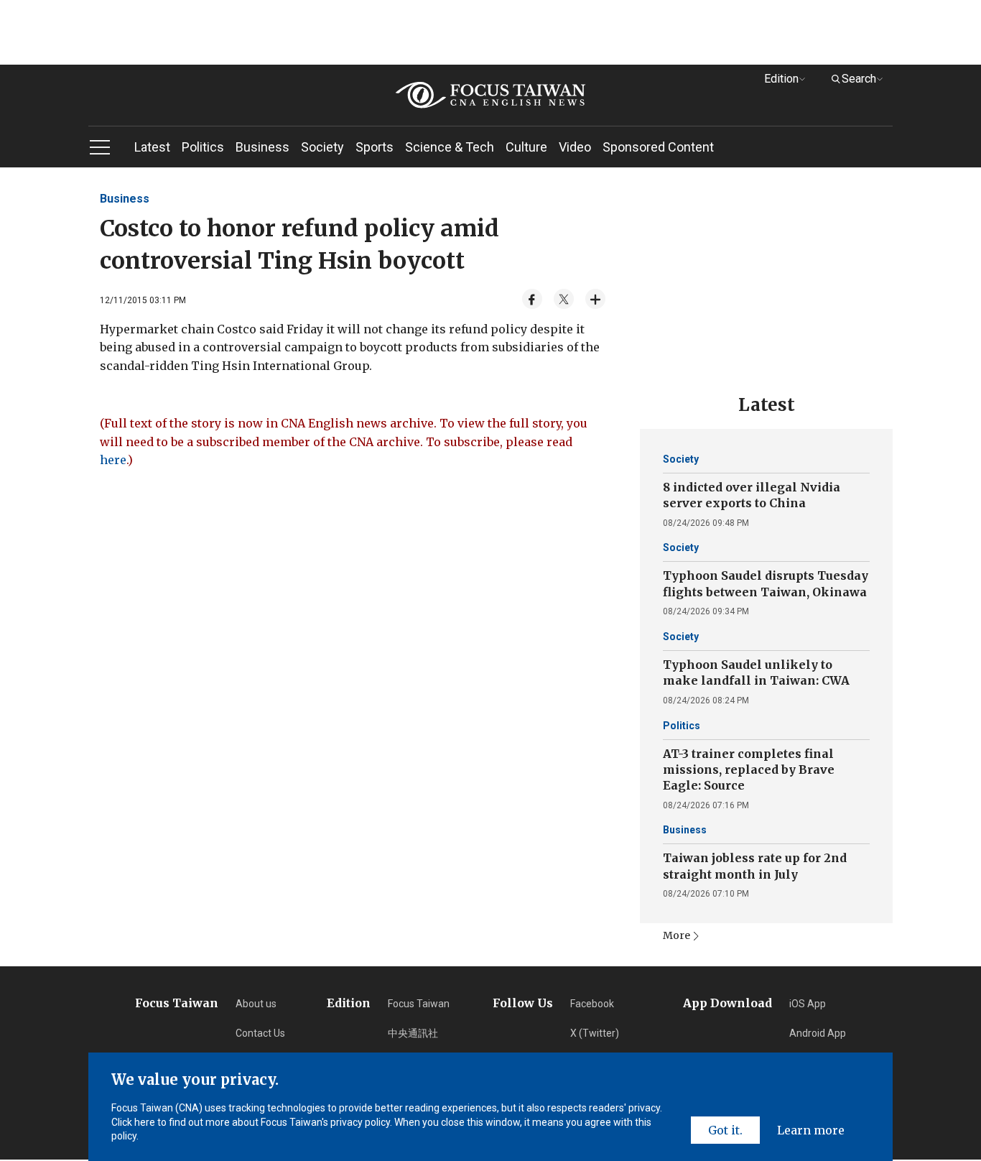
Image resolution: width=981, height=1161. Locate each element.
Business (262, 146)
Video (575, 146)
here (113, 460)
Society (322, 146)
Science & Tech (449, 146)
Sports (374, 146)
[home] (490, 95)
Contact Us (260, 1033)
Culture (526, 146)
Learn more (811, 1130)
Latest (152, 146)
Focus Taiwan (419, 1003)
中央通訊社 (413, 1033)
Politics (203, 146)
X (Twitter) (594, 1033)
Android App (817, 1033)
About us (256, 1003)
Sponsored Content (658, 146)
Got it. (725, 1130)
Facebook (592, 1003)
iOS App (807, 1003)
